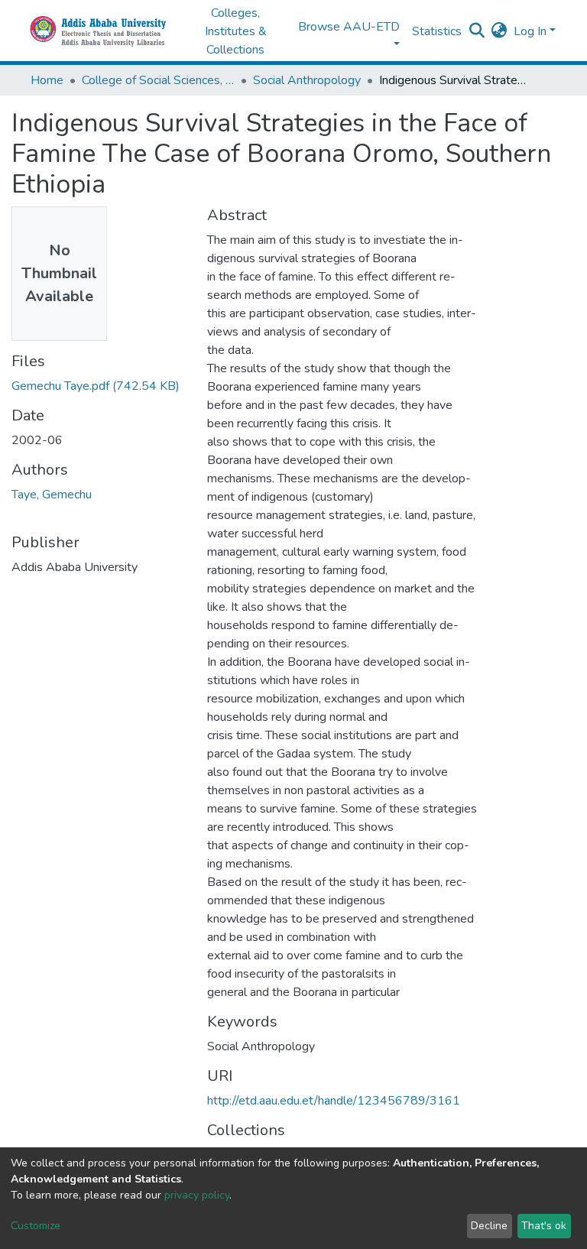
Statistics (437, 31)
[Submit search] (477, 31)
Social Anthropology (307, 80)
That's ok (543, 1225)
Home (47, 80)
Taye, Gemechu (51, 494)
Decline (489, 1225)
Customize (35, 1225)
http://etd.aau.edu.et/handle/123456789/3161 (333, 1100)
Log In (530, 31)
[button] (499, 31)
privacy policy (196, 1195)
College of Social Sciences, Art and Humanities (158, 80)
